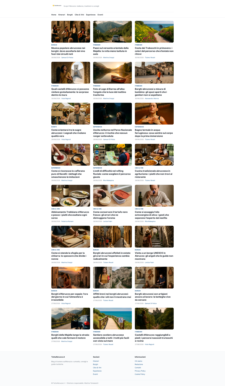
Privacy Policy (140, 371)
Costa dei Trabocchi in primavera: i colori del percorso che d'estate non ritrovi (154, 51)
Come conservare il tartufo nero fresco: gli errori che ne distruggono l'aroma (110, 215)
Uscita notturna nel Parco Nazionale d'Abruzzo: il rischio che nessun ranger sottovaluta (112, 133)
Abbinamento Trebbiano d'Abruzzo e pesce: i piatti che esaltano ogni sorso (70, 215)
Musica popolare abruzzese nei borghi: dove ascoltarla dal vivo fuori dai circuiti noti (68, 51)
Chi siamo (138, 361)
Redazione (139, 364)
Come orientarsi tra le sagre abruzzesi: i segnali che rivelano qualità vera (68, 133)
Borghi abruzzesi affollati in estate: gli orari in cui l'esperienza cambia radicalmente (112, 256)
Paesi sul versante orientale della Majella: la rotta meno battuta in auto (111, 51)
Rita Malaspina (108, 180)
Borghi (70, 15)
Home (53, 15)
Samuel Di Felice (67, 57)
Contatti (138, 368)
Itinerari (61, 15)
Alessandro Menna (152, 98)
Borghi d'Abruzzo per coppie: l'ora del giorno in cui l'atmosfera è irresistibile (69, 297)
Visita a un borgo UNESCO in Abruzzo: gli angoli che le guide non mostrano (154, 256)
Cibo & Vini (79, 15)
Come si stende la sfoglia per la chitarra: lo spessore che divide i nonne (68, 256)
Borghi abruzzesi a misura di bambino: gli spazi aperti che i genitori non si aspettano (151, 92)
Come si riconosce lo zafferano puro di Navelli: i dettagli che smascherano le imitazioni (68, 174)
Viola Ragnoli (66, 98)
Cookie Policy (140, 374)
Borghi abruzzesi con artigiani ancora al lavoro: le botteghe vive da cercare (153, 297)
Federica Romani (67, 221)
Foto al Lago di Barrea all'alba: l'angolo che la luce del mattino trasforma (109, 92)
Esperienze (91, 15)
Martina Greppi (108, 57)
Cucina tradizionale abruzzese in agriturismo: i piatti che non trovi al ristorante (153, 174)
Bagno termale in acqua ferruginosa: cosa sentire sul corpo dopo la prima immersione (154, 133)
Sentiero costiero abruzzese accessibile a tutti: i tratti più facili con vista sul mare (111, 338)
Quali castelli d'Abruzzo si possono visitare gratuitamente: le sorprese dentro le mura (70, 92)
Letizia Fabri (107, 221)
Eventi (100, 15)
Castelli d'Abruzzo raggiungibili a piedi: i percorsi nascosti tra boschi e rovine (154, 338)
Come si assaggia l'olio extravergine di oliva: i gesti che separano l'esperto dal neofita (152, 215)
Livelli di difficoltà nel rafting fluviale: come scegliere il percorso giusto (112, 174)
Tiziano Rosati (150, 57)
